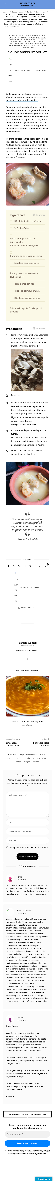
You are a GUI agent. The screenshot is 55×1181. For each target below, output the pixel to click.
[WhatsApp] (29, 566)
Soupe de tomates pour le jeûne (27, 721)
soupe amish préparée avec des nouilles (27, 98)
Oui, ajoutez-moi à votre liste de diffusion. (28, 847)
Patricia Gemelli (25, 70)
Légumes (24, 19)
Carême (30, 12)
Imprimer (40, 215)
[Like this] (45, 565)
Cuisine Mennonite (11, 17)
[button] (9, 704)
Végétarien (39, 24)
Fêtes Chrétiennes (10, 19)
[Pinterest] (19, 566)
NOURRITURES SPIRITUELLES (27, 4)
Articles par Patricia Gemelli (26, 650)
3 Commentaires (29, 607)
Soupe (14, 12)
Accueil (6, 12)
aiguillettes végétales (29, 755)
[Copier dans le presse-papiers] (40, 566)
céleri (20, 758)
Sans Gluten (42, 758)
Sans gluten (20, 24)
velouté (36, 762)
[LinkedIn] (35, 566)
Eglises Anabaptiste (29, 17)
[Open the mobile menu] (49, 4)
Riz (11, 24)
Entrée (42, 17)
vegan (27, 762)
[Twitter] (13, 566)
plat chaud (43, 19)
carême (11, 758)
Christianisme (21, 14)
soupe (18, 762)
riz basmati (30, 758)
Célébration (8, 14)
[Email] (24, 566)
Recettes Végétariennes (28, 22)
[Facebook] (8, 566)
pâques (34, 19)
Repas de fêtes (34, 38)
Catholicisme (41, 12)
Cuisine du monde (36, 14)
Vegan (29, 24)
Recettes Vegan (9, 22)
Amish (22, 12)
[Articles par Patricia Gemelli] (10, 70)
